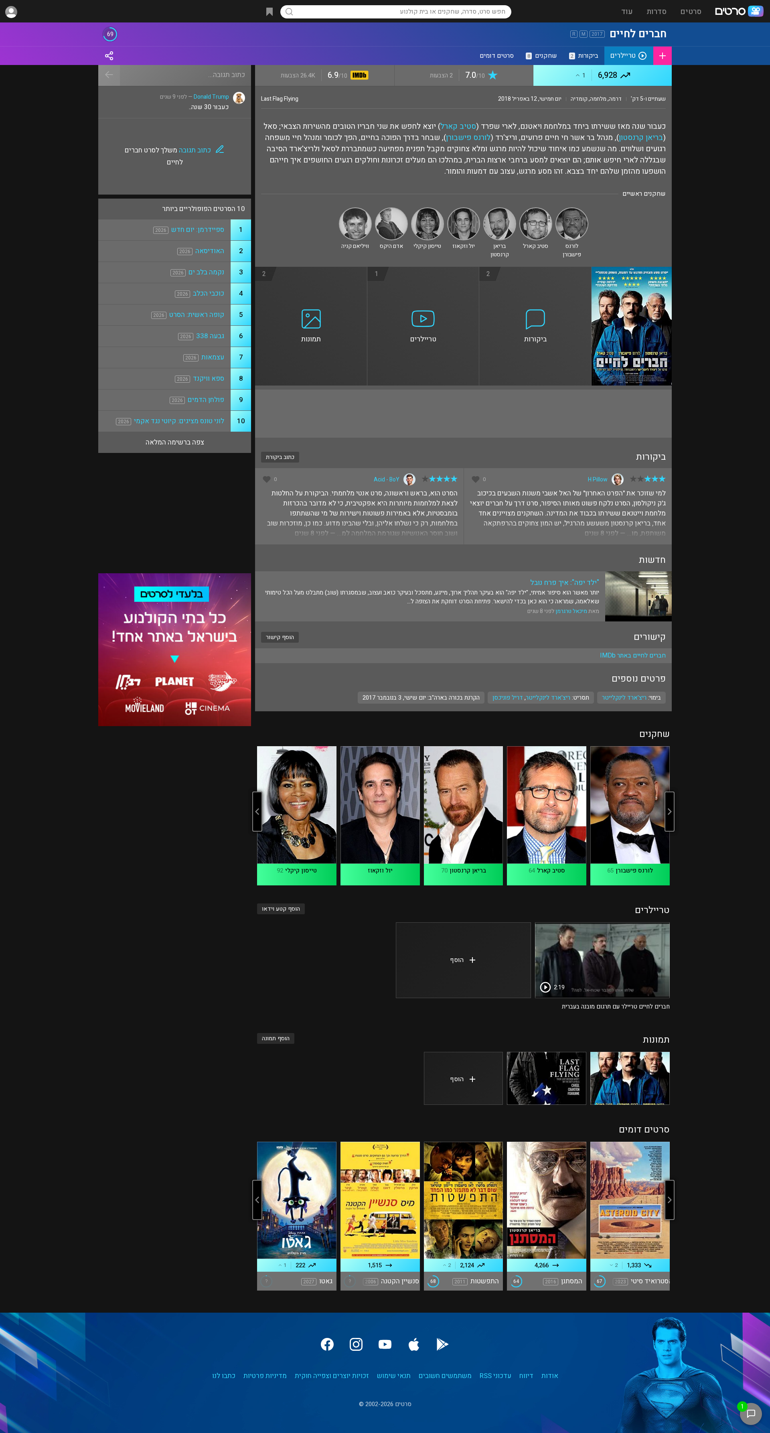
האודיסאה (209, 251)
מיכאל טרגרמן (571, 611)
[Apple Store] (414, 1344)
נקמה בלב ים (206, 272)
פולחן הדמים (206, 400)
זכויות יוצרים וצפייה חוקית (332, 1376)
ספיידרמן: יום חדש (197, 230)
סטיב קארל (458, 126)
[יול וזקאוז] (464, 211)
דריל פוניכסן (507, 697)
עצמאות (212, 357)
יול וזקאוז (380, 870)
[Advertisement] (463, 414)
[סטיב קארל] (536, 211)
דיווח (526, 1376)
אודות (549, 1376)
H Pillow (598, 479)
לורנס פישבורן (468, 137)
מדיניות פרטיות (265, 1376)
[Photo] (630, 1078)
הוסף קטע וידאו (281, 909)
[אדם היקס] (391, 211)
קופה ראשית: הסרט (196, 315)
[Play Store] (442, 1344)
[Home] (739, 12)
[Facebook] (327, 1344)
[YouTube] (385, 1344)
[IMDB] (358, 76)
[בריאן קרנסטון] (500, 211)
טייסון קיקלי (301, 870)
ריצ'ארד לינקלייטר (548, 697)
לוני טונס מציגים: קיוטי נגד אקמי (179, 421)
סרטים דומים (497, 56)
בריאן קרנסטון (641, 137)
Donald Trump (211, 97)
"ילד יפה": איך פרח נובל (564, 582)
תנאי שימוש (394, 1376)
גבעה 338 (210, 336)
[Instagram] (356, 1344)
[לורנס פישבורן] (572, 211)
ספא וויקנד (208, 378)
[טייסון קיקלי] (427, 211)
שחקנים (542, 56)
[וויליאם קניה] (355, 211)
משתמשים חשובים (445, 1376)
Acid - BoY (386, 479)
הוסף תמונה (276, 1038)
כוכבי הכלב (208, 293)
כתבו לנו (223, 1376)
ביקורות (584, 56)
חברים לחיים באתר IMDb (633, 655)
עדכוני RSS (495, 1376)
